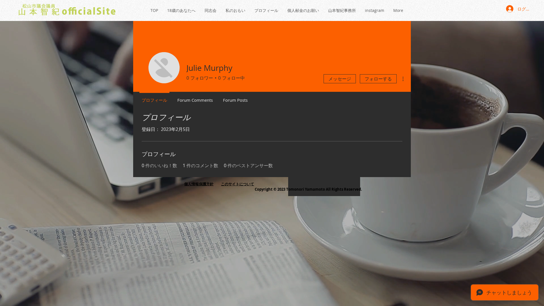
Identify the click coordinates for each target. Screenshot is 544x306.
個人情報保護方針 (199, 183)
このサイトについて (237, 183)
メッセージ (339, 79)
